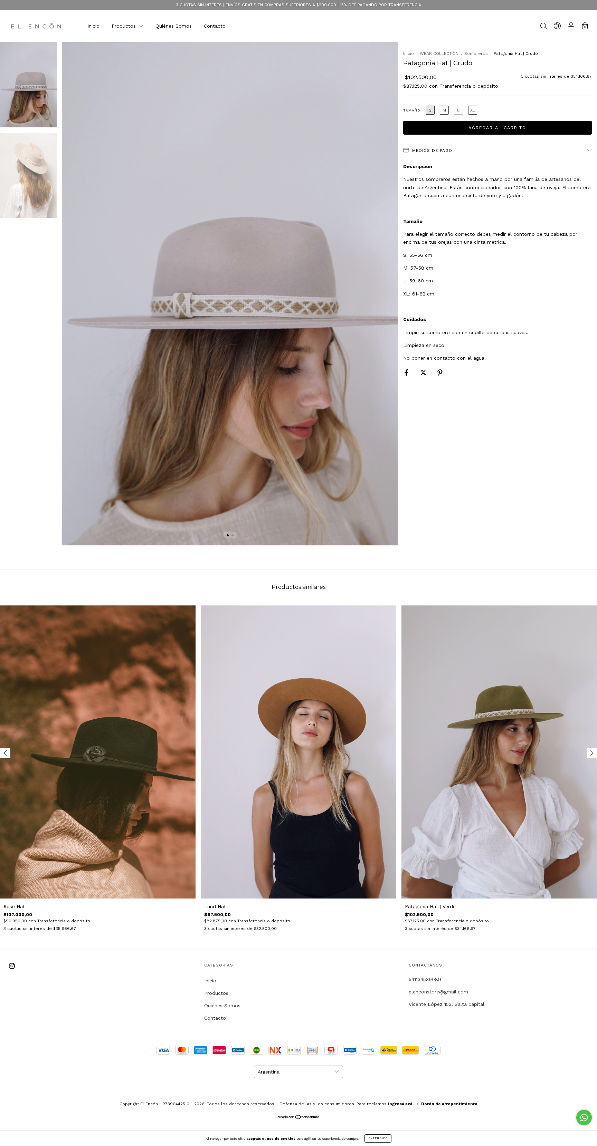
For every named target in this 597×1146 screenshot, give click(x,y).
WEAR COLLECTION (439, 53)
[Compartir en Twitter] (424, 372)
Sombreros (476, 53)
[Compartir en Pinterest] (440, 372)
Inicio (93, 26)
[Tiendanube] (298, 1117)
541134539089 (425, 979)
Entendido (378, 1138)
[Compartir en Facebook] (407, 372)
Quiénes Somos (173, 26)
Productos (125, 26)
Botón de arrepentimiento (449, 1103)
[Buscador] (543, 26)
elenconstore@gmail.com (438, 991)
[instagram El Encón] (12, 966)
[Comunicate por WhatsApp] (584, 1117)
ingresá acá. (401, 1103)
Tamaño (411, 110)
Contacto (215, 26)
